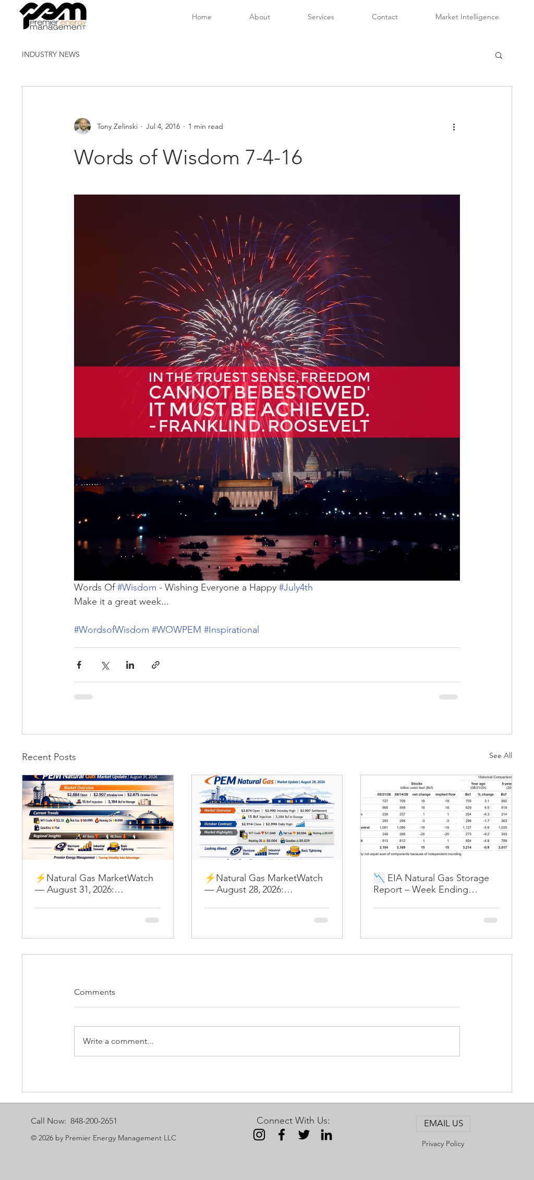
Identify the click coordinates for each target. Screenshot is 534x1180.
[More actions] (453, 126)
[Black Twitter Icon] (304, 1134)
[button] (499, 55)
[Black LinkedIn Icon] (326, 1134)
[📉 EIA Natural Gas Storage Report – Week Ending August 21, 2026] (436, 817)
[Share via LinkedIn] (130, 665)
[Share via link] (156, 665)
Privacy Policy (443, 1143)
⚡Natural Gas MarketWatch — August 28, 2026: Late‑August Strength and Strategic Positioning (263, 883)
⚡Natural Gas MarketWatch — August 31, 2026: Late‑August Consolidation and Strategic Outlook (94, 883)
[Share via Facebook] (79, 665)
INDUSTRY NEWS (51, 54)
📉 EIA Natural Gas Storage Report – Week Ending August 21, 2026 (431, 883)
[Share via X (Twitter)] (105, 665)
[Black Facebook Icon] (281, 1134)
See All (500, 755)
